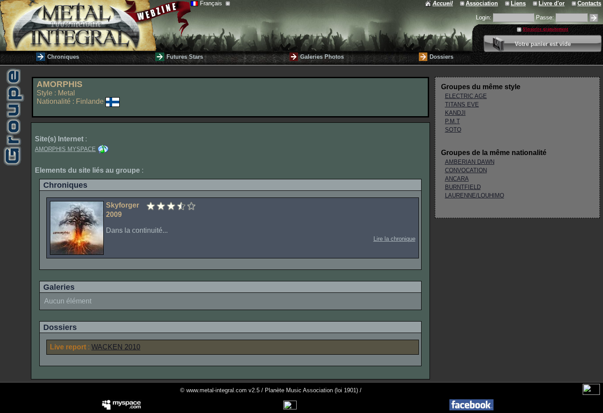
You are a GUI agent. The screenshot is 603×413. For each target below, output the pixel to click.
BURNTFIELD (463, 187)
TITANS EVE (462, 104)
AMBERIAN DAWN (469, 162)
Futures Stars (184, 56)
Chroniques (63, 56)
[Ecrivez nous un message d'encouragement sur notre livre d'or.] (536, 3)
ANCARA (457, 178)
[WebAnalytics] (591, 393)
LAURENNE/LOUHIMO (474, 195)
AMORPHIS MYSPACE (65, 149)
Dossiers (441, 56)
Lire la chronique (394, 238)
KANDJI (455, 113)
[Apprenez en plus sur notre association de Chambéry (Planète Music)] (463, 3)
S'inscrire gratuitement (545, 29)
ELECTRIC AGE (466, 96)
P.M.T (452, 121)
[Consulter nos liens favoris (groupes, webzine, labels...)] (508, 3)
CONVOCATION (466, 170)
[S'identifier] (593, 18)
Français (212, 3)
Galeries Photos (322, 56)
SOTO (453, 129)
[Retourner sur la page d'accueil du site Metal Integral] (95, 25)
